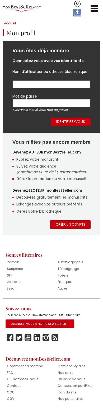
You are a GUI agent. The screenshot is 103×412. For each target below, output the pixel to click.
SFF (9, 275)
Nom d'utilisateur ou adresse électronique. (50, 74)
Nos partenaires (70, 398)
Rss (55, 338)
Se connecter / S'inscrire (77, 4)
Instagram (46, 338)
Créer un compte (70, 224)
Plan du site (67, 392)
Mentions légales (71, 366)
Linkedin (37, 338)
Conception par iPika (75, 385)
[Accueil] (22, 8)
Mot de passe (26, 96)
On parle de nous (71, 379)
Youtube (28, 338)
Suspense (15, 268)
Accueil (10, 23)
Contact (14, 385)
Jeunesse (14, 281)
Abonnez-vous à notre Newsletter (38, 324)
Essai (11, 288)
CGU (10, 392)
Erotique (64, 281)
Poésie (63, 275)
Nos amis (65, 372)
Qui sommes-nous (22, 379)
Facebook (10, 338)
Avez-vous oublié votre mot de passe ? (41, 110)
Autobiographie (70, 262)
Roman (13, 262)
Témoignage (68, 268)
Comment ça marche (25, 366)
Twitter (19, 338)
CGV (10, 398)
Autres (63, 288)
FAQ (10, 372)
